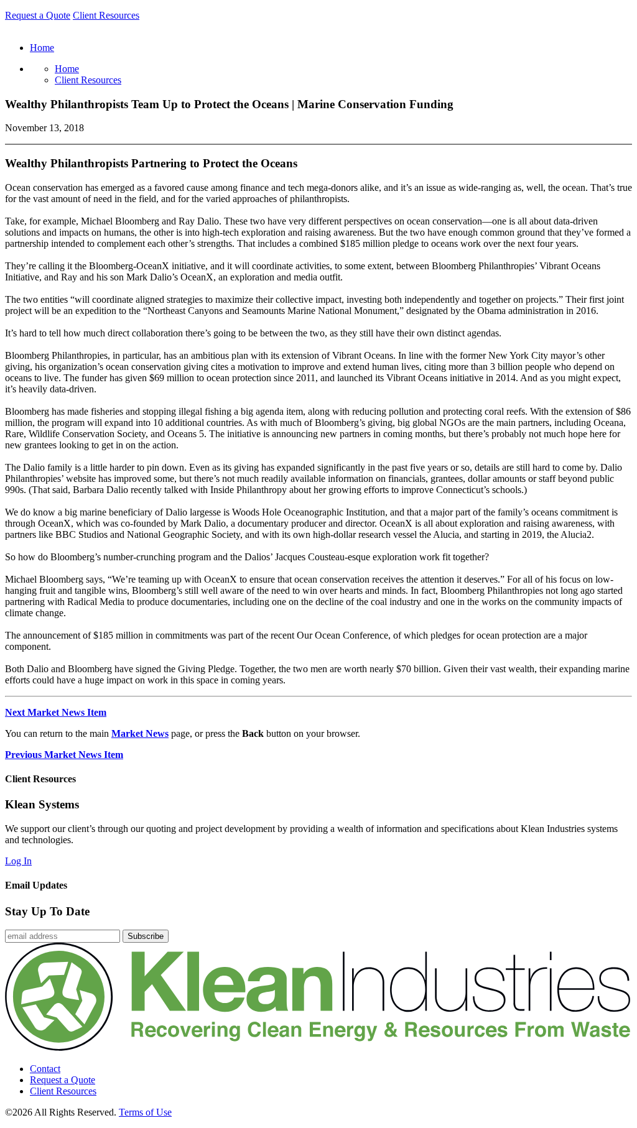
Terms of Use (145, 1112)
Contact (45, 1068)
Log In (18, 861)
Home (67, 68)
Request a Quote (37, 15)
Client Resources (106, 15)
